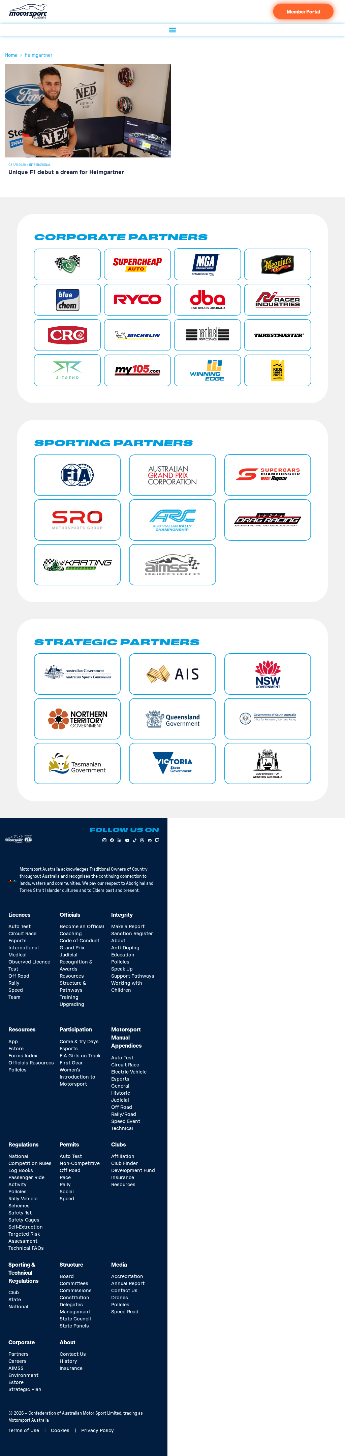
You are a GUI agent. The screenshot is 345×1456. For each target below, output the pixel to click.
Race (65, 1177)
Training (69, 997)
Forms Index (22, 1056)
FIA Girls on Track (80, 1056)
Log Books (20, 1170)
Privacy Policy (97, 1430)
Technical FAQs (26, 1248)
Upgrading (72, 1004)
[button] (172, 29)
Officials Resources (31, 1063)
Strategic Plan (24, 1389)
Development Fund (133, 1170)
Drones (119, 1298)
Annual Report (128, 1283)
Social (67, 1192)
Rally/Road (123, 1114)
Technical (122, 1128)
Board (67, 1276)
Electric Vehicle (129, 1072)
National (18, 1307)
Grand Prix (72, 948)
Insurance (122, 1177)
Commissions (76, 1290)
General (120, 1086)
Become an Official (82, 926)
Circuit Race (22, 934)
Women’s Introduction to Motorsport (77, 1077)
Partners (18, 1354)
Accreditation (127, 1276)
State (14, 1300)
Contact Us (124, 1290)
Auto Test (19, 926)
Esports (17, 941)
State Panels (74, 1326)
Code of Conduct (79, 941)
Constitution (74, 1298)
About (118, 941)
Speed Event (125, 1121)
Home (11, 55)
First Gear (71, 1063)
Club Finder (124, 1163)
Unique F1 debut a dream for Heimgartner (66, 172)
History (68, 1361)
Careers (17, 1361)
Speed (15, 990)
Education (122, 955)
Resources (72, 976)
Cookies (60, 1430)
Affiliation (122, 1156)
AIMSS (16, 1368)
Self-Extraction (25, 1227)
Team (14, 997)
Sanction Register (132, 934)
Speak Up (122, 969)
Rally (14, 983)
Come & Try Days (79, 1042)
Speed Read (124, 1312)
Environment (23, 1375)
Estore (16, 1049)
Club (13, 1292)
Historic (120, 1093)
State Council (75, 1319)
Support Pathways (132, 976)
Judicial (68, 955)
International (40, 165)
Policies (120, 962)
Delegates (71, 1305)
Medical (17, 955)
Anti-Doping (125, 948)
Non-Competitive (80, 1163)
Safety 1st (20, 1213)
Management (75, 1312)
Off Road (18, 976)
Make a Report (128, 926)
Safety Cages (23, 1220)
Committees (74, 1283)
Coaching (71, 934)
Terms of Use (23, 1430)
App (13, 1042)
